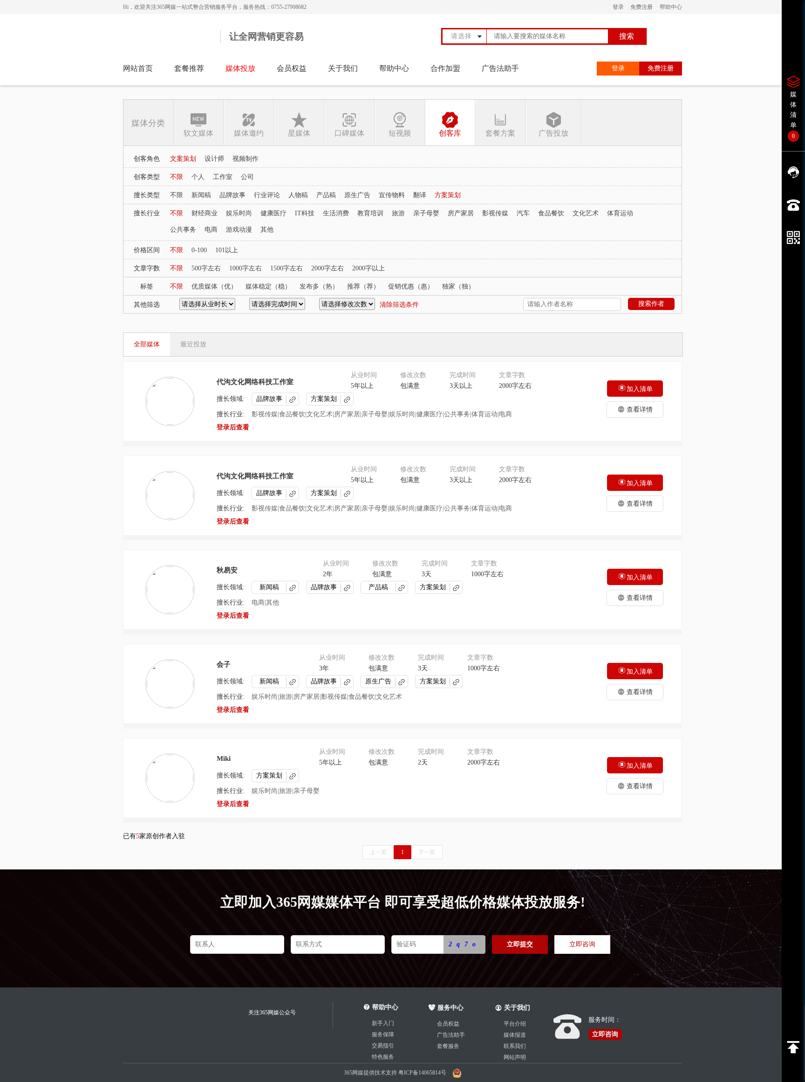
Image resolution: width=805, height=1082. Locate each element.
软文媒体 (198, 133)
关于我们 (343, 68)
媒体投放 (240, 68)
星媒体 (299, 133)
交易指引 (383, 1045)
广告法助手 (500, 68)
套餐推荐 (189, 68)
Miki (224, 758)
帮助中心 (671, 7)
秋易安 (227, 570)
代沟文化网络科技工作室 (255, 382)
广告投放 (553, 133)
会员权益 (292, 68)
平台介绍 (515, 1023)
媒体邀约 (249, 133)
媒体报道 (515, 1035)
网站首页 (138, 68)
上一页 (378, 852)
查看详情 (640, 409)
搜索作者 (651, 303)
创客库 (450, 133)
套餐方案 (500, 133)
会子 (224, 664)
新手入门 (383, 1023)
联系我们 (515, 1046)
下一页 (426, 852)
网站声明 (515, 1057)
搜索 (626, 36)
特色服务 (383, 1057)
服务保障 (383, 1034)
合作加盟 (445, 68)
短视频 (400, 133)
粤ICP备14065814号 (423, 1072)
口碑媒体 (349, 133)
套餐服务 (448, 1046)
